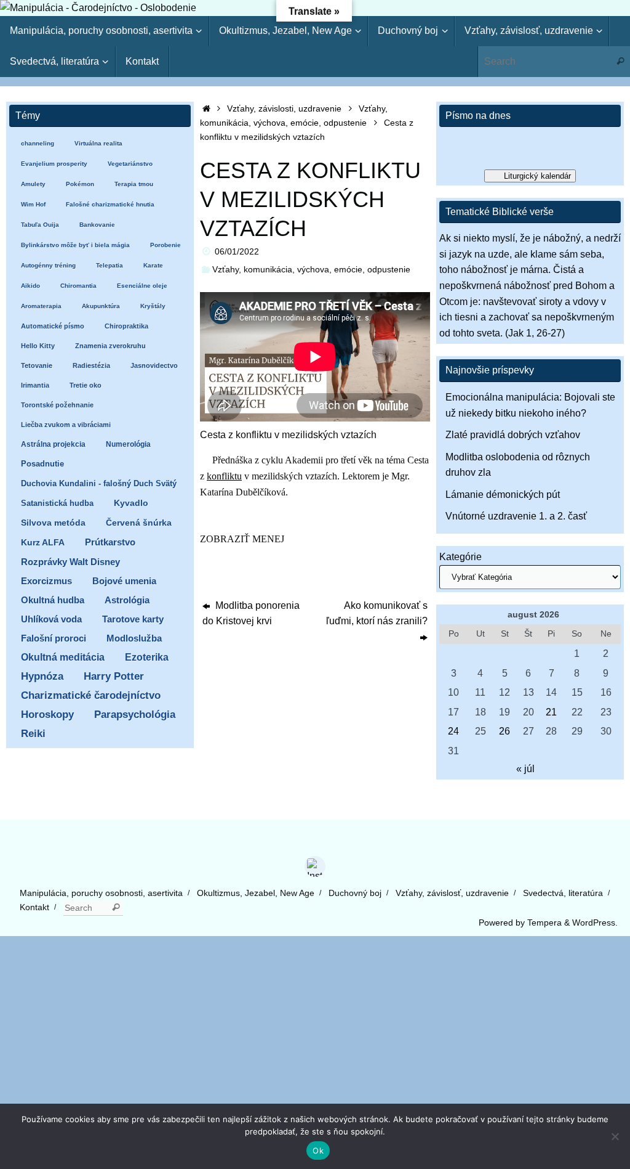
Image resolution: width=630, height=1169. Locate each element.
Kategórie (460, 557)
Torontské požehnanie (57, 405)
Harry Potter (114, 676)
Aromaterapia (41, 306)
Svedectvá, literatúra (563, 893)
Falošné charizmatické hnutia (110, 204)
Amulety (33, 184)
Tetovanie (36, 365)
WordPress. (595, 922)
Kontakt (34, 907)
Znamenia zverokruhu (110, 345)
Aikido (30, 285)
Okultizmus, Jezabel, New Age (255, 893)
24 (453, 731)
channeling (37, 143)
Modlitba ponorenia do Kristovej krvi (251, 613)
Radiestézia (91, 365)
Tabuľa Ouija (40, 224)
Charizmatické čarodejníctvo (91, 695)
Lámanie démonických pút (502, 494)
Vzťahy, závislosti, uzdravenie (284, 108)
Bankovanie (97, 224)
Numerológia (128, 444)
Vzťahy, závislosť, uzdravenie (452, 893)
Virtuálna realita (98, 143)
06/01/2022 (237, 251)
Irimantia (35, 385)
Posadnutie (42, 463)
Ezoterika (147, 656)
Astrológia (127, 600)
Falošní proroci (53, 638)
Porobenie (165, 245)
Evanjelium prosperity (54, 163)
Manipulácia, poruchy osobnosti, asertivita (101, 893)
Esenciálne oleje (142, 285)
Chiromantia (78, 285)
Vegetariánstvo (130, 163)
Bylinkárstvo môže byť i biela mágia (75, 245)
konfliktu (224, 476)
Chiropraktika (126, 326)
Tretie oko (86, 385)
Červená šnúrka (139, 522)
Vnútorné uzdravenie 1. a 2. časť (516, 516)
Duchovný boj (355, 893)
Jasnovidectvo (154, 365)
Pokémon (80, 184)
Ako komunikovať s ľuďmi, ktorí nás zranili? (377, 613)
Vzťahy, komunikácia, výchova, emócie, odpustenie (311, 269)
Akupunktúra (101, 306)
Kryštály (152, 306)
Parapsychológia (134, 714)
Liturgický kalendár (537, 176)
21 (551, 712)
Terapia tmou (133, 184)
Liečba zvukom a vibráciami (66, 424)
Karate (153, 265)
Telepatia (109, 265)
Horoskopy (47, 714)
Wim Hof (33, 204)
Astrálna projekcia (53, 444)
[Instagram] (315, 866)
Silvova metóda (53, 522)
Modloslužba (134, 638)
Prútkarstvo (110, 542)
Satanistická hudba (57, 503)
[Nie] (614, 1136)
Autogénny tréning (48, 265)
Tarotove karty (133, 619)
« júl (525, 769)
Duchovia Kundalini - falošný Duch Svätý (99, 483)
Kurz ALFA (43, 542)
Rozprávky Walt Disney (70, 562)
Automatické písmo (52, 326)
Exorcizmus (46, 581)
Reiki (33, 733)
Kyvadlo (131, 503)
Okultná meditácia (63, 657)
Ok (318, 1150)
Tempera (544, 922)
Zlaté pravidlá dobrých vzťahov (512, 435)
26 (504, 731)
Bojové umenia (124, 581)
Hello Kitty (38, 345)
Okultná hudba (52, 600)
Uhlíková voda (51, 619)
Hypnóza (42, 676)
